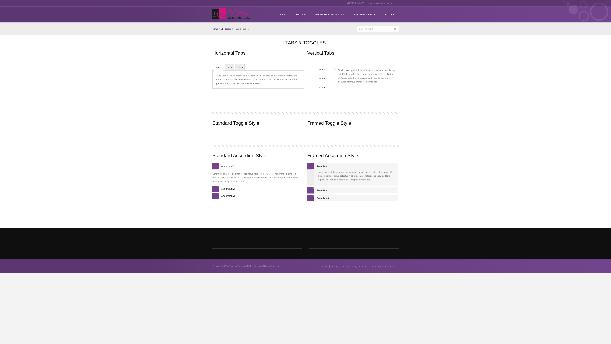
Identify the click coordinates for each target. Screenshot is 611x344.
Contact (389, 14)
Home (215, 29)
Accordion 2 (228, 188)
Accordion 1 (228, 166)
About (284, 14)
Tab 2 (229, 67)
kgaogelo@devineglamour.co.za (383, 3)
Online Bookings (364, 14)
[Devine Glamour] (231, 14)
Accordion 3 (228, 196)
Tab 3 (240, 67)
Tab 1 (218, 67)
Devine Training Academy (330, 14)
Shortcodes (226, 29)
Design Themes (271, 266)
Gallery (301, 14)
